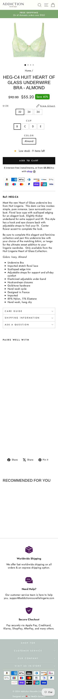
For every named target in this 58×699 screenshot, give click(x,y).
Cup (29, 120)
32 (19, 112)
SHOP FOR (28, 643)
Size (29, 105)
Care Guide (14, 311)
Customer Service (28, 650)
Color (29, 135)
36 (38, 112)
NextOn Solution (38, 696)
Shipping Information (22, 317)
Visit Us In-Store (28, 666)
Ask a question (17, 324)
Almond (29, 141)
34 (29, 112)
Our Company (28, 658)
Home (28, 70)
